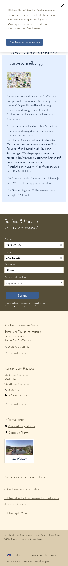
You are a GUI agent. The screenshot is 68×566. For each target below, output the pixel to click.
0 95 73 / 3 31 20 (18, 347)
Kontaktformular (17, 353)
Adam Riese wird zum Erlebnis (22, 489)
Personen (9, 264)
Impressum (51, 555)
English (17, 555)
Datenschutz (13, 561)
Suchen (22, 296)
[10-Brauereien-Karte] (19, 80)
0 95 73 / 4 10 (16, 390)
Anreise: (9, 239)
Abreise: (9, 252)
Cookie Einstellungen (36, 561)
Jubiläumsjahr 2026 (16, 513)
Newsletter (35, 555)
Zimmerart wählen (15, 277)
